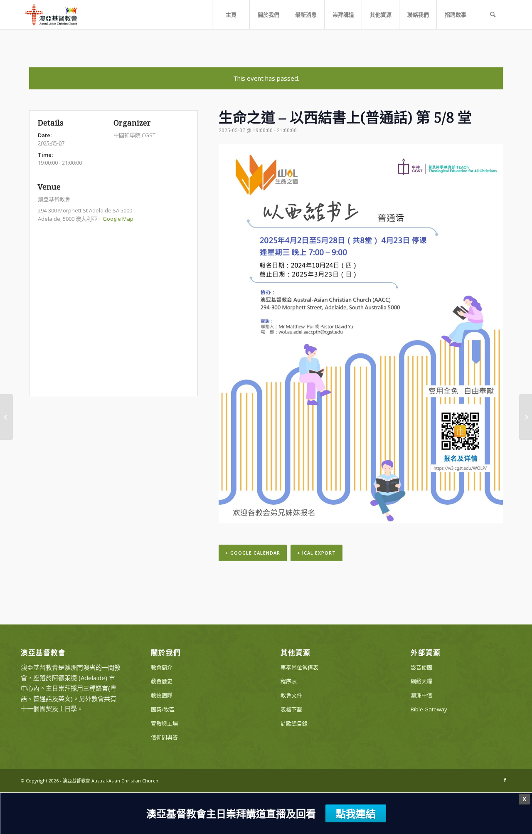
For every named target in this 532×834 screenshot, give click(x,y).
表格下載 (291, 709)
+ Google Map (116, 218)
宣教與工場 (164, 723)
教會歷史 (161, 681)
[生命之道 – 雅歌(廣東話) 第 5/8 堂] (6, 417)
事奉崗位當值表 (299, 667)
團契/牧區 (163, 709)
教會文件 (291, 695)
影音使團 (421, 667)
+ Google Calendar (252, 553)
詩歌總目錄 (294, 723)
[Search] (492, 14)
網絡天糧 (421, 681)
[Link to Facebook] (505, 780)
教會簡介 (161, 667)
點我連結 (356, 813)
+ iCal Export (316, 553)
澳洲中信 (421, 695)
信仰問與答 (164, 737)
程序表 (289, 681)
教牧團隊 (161, 695)
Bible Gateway (429, 709)
